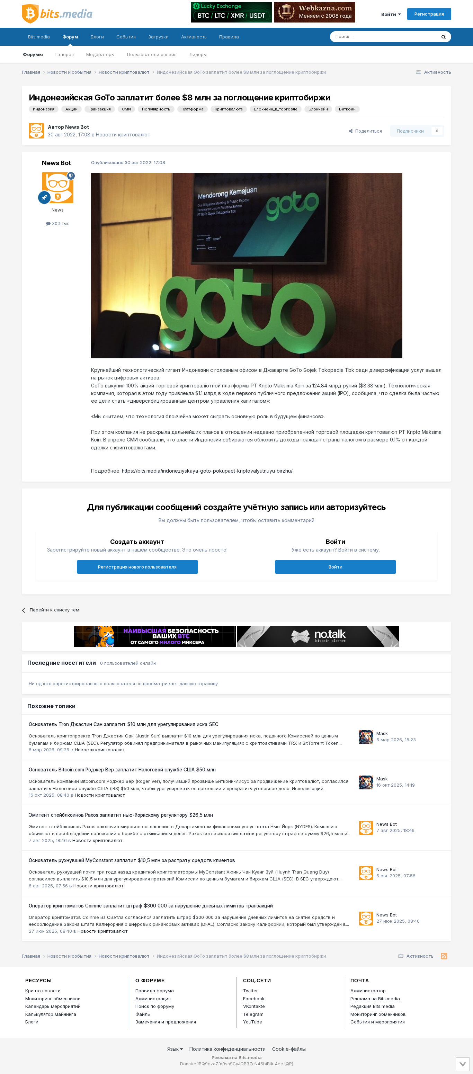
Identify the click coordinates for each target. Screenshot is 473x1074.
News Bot (77, 127)
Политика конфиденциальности (227, 1049)
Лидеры (198, 54)
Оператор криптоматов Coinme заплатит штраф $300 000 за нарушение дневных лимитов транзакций (151, 906)
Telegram (253, 1014)
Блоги (97, 36)
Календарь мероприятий (53, 1006)
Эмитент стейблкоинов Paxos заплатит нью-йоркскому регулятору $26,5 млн (121, 815)
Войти (389, 14)
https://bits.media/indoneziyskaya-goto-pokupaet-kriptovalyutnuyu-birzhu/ (207, 471)
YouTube (252, 1021)
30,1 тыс (60, 223)
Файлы (143, 1014)
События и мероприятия (377, 1021)
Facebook (254, 998)
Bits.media (39, 36)
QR (289, 1063)
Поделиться (367, 131)
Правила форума (154, 990)
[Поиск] (443, 36)
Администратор (368, 990)
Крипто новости (43, 990)
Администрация (153, 998)
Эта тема (417, 36)
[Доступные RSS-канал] (444, 956)
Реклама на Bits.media (375, 998)
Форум (70, 36)
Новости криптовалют (123, 134)
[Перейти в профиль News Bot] (36, 130)
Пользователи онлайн (152, 54)
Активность (194, 36)
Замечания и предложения (165, 1021)
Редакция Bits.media (372, 1006)
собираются (238, 439)
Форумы (33, 54)
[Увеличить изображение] (246, 265)
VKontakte (254, 1006)
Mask (382, 733)
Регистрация (429, 14)
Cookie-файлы (289, 1049)
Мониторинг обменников (53, 998)
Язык (173, 1049)
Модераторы (100, 54)
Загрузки (158, 36)
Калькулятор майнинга (50, 1014)
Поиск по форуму (154, 1006)
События (126, 36)
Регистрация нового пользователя (137, 567)
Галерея (64, 54)
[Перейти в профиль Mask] (366, 737)
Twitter (250, 990)
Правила (229, 36)
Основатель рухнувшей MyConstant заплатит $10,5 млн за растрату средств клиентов (132, 860)
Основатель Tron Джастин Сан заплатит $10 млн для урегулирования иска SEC (123, 724)
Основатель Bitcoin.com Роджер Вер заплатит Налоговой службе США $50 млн (122, 769)
